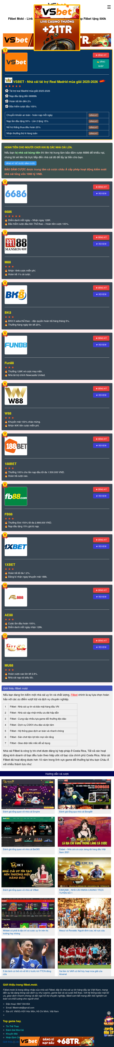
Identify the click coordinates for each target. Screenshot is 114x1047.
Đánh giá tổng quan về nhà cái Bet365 (21, 849)
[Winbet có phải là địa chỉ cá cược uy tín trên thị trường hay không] (28, 927)
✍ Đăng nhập (101, 63)
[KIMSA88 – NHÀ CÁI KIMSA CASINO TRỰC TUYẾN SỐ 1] (84, 886)
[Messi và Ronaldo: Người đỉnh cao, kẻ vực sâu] (84, 927)
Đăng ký (94, 115)
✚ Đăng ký (101, 55)
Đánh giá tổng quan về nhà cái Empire (21, 811)
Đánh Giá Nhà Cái (15, 1029)
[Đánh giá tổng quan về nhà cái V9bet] (28, 886)
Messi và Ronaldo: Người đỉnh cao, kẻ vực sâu (82, 930)
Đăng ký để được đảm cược (20, 163)
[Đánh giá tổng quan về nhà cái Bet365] (28, 845)
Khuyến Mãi (12, 1033)
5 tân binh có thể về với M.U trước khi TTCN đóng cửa (27, 972)
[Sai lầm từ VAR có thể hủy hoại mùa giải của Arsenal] (84, 967)
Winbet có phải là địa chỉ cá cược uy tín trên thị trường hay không (25, 932)
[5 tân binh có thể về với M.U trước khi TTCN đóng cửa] (28, 967)
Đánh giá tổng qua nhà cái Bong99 (75, 811)
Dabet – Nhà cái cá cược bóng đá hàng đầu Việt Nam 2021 (82, 851)
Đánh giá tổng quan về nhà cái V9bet (20, 889)
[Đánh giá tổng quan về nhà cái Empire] (28, 808)
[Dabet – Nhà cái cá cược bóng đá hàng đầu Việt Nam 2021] (84, 845)
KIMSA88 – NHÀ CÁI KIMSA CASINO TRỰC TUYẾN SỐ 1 (81, 891)
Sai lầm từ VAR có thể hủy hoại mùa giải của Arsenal (80, 972)
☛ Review (101, 193)
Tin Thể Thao (12, 1026)
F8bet (74, 695)
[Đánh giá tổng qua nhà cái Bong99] (84, 808)
